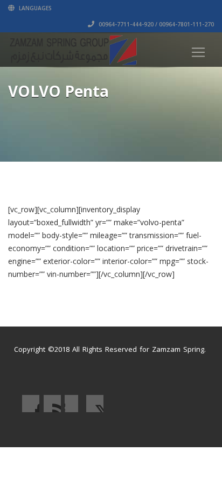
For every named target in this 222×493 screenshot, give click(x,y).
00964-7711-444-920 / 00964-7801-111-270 (155, 24)
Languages (34, 8)
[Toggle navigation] (198, 52)
